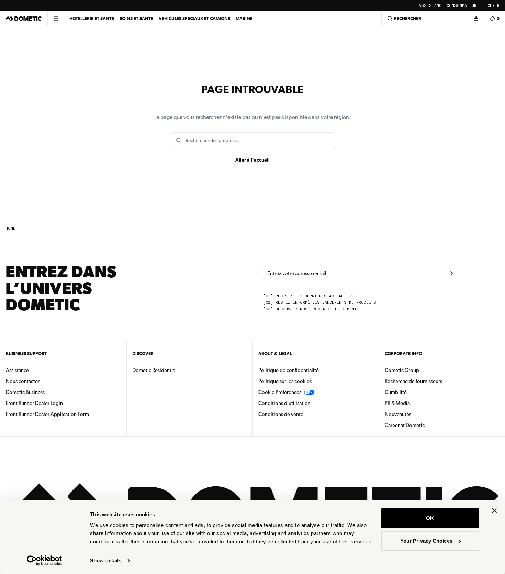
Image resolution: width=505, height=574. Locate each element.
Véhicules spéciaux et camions (194, 18)
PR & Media (419, 403)
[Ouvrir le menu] (55, 18)
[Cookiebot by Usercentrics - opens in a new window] (44, 560)
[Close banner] (494, 510)
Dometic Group (423, 370)
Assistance (431, 6)
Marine (244, 18)
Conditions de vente (302, 414)
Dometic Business (47, 392)
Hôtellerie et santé (91, 18)
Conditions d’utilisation (284, 403)
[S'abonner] (451, 273)
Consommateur (461, 6)
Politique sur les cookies (285, 381)
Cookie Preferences (279, 392)
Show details (105, 560)
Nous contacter (23, 381)
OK (430, 518)
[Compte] (476, 18)
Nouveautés (419, 414)
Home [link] (10, 228)
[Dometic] (23, 18)
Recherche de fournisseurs (413, 381)
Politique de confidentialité (288, 370)
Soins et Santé (136, 18)
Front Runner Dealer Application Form (47, 414)
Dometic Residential (176, 370)
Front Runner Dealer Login (34, 403)
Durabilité (396, 392)
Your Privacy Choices (426, 540)
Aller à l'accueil (252, 160)
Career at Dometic (426, 425)
